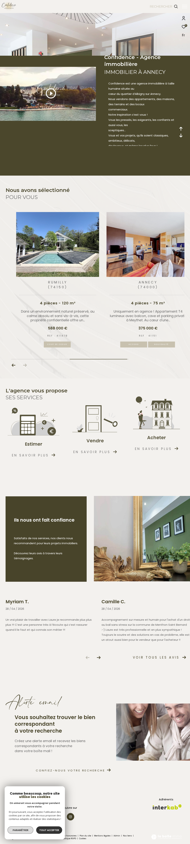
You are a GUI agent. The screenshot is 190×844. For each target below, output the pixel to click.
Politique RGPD (69, 838)
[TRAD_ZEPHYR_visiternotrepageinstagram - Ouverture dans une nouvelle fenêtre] (70, 816)
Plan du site (86, 835)
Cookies (82, 839)
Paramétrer (20, 830)
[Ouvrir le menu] (184, 6)
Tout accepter (49, 830)
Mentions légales (102, 835)
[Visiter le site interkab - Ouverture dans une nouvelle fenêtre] (167, 806)
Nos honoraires (69, 835)
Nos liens (127, 835)
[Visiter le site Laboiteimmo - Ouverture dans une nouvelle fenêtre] (166, 837)
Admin (117, 835)
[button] (13, 365)
